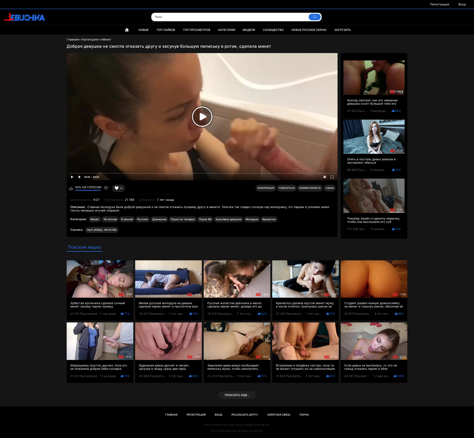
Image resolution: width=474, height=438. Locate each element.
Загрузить (342, 30)
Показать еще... (237, 395)
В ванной (127, 219)
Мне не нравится (105, 188)
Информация (266, 188)
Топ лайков (165, 30)
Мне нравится (71, 188)
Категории (226, 30)
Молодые (252, 219)
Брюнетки (269, 219)
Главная (126, 30)
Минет (95, 219)
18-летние (110, 219)
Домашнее (159, 219)
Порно (304, 414)
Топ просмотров (196, 30)
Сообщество (273, 30)
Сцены (330, 188)
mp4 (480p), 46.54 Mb (102, 229)
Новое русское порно (308, 30)
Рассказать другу (244, 414)
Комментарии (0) (310, 188)
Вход (462, 4)
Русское (142, 219)
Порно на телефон (183, 219)
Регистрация (439, 4)
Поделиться (287, 188)
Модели (249, 30)
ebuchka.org (233, 430)
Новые (143, 30)
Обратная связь (278, 414)
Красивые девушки (228, 219)
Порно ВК (205, 219)
